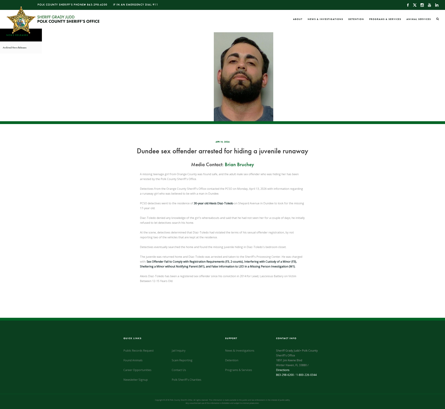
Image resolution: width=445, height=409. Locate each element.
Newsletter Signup (135, 380)
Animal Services (418, 19)
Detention (356, 19)
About (297, 19)
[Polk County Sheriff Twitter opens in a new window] (413, 4)
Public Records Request (138, 350)
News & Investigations (325, 19)
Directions (282, 370)
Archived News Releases (14, 47)
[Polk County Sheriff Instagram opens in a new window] (420, 4)
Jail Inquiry (178, 350)
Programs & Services (385, 19)
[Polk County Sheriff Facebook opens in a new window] (406, 4)
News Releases (17, 35)
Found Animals (133, 360)
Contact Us (179, 370)
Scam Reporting (182, 360)
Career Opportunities (137, 370)
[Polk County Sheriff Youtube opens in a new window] (428, 4)
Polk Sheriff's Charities (186, 380)
